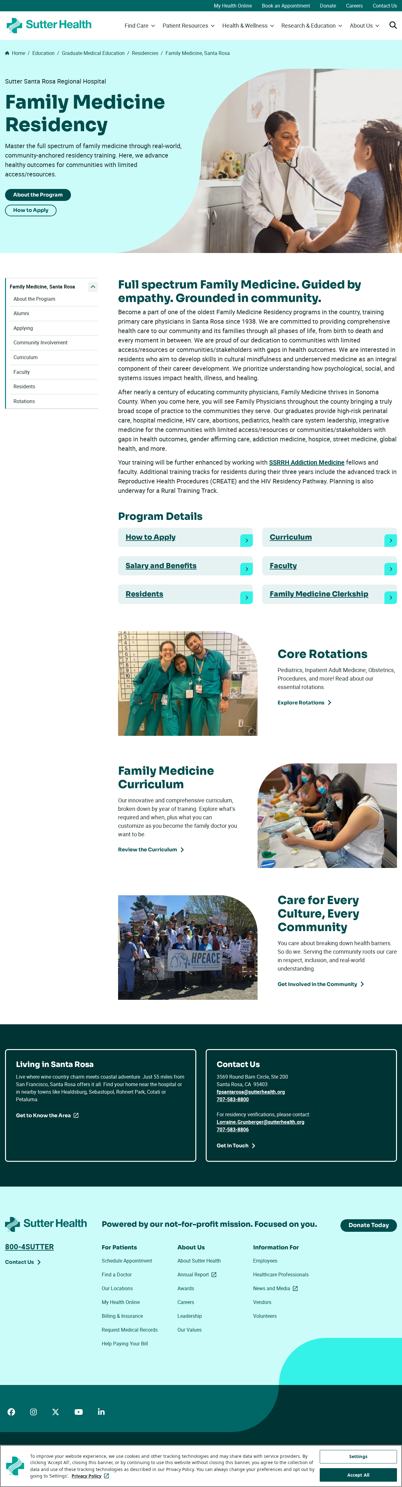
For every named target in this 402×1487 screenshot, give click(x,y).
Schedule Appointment (127, 1260)
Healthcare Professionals (281, 1274)
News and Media (276, 1288)
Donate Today (369, 1225)
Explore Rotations (301, 702)
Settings (358, 1456)
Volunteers (265, 1315)
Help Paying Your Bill (125, 1343)
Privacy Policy (91, 1476)
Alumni (21, 313)
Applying (23, 328)
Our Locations (117, 1288)
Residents (24, 386)
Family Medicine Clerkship (319, 594)
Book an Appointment (286, 5)
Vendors (262, 1302)
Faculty (22, 372)
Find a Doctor (117, 1274)
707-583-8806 (233, 1129)
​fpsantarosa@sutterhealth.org (251, 1091)
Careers (354, 5)
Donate (328, 5)
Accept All (358, 1475)
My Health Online (233, 5)
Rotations (24, 401)
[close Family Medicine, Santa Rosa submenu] (93, 287)
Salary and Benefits (161, 565)
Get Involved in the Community (317, 984)
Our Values (189, 1329)
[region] (201, 1466)
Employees (265, 1260)
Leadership (189, 1315)
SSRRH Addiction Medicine (307, 462)
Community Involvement (41, 342)
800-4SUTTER (29, 1247)
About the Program (38, 194)
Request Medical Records (130, 1329)
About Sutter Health (199, 1260)
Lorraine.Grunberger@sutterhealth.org (260, 1121)
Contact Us (385, 5)
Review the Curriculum (147, 849)
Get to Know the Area (43, 1115)
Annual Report (198, 1274)
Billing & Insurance (122, 1315)
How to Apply (30, 210)
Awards (185, 1288)
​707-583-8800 (233, 1099)
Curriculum (26, 357)
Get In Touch (232, 1145)
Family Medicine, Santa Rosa (42, 286)
